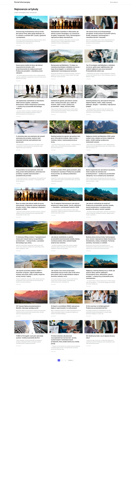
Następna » (70, 360)
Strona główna (114, 2)
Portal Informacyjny (22, 2)
